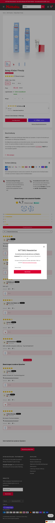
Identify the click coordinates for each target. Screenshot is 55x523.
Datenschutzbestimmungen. (30, 262)
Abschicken (28, 271)
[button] (50, 521)
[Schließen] (44, 246)
